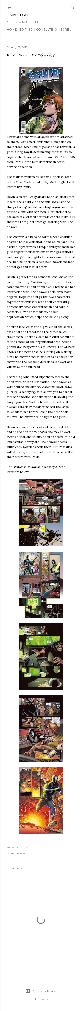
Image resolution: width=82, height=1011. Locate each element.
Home (12, 30)
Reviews (20, 853)
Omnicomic (18, 15)
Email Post (23, 847)
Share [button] (10, 847)
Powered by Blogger (44, 991)
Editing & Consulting (38, 30)
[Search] (72, 7)
